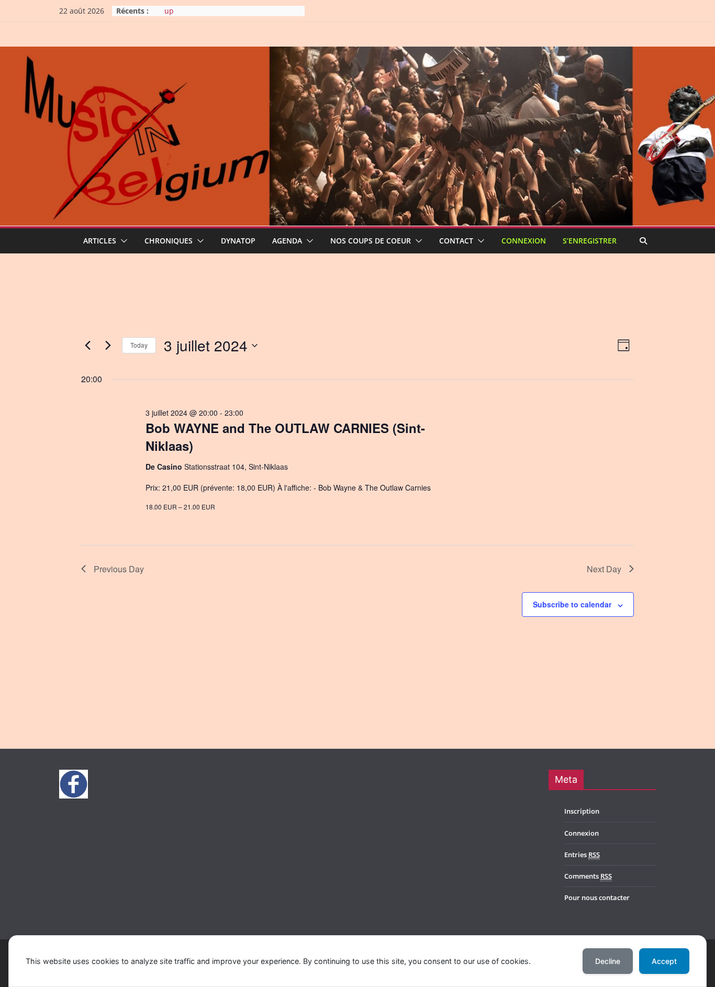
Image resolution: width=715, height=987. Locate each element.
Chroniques (168, 241)
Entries (582, 854)
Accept (664, 961)
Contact (456, 241)
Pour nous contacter (597, 897)
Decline (607, 961)
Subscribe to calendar (572, 604)
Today (139, 344)
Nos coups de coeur (370, 241)
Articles (99, 241)
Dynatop (238, 241)
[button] (122, 241)
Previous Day (119, 569)
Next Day (604, 569)
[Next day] (108, 345)
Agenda (287, 241)
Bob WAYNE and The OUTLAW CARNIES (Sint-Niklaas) (285, 436)
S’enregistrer (590, 241)
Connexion (523, 241)
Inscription (581, 811)
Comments (588, 876)
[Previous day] (87, 345)
